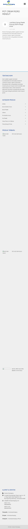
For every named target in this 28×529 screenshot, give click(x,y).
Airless (3, 104)
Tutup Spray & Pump (7, 124)
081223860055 (7, 504)
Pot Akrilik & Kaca (6, 115)
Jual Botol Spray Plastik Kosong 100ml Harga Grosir (17, 24)
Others (4, 112)
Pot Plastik (4, 118)
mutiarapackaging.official (14, 518)
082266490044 (7, 508)
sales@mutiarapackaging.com (11, 500)
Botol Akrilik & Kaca (7, 106)
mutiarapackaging (12, 512)
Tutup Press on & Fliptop (8, 121)
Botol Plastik (5, 109)
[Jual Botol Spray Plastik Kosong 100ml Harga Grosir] (5, 24)
